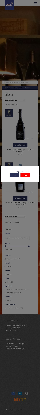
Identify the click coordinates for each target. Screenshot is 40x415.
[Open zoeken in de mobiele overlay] (20, 82)
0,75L (9, 266)
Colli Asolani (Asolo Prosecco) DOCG (18, 289)
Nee (25, 175)
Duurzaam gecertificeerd (15, 308)
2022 (9, 300)
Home (8, 88)
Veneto (10, 282)
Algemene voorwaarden (14, 410)
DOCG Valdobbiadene (14, 292)
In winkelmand (20, 145)
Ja (14, 175)
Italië (9, 274)
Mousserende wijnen (13, 259)
